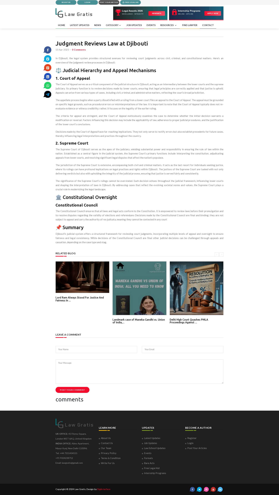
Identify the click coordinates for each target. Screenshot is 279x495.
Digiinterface (103, 489)
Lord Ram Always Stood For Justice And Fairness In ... (80, 299)
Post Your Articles (197, 448)
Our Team (106, 448)
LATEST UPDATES (79, 25)
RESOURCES (167, 25)
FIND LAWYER (189, 25)
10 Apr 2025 (62, 49)
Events (147, 453)
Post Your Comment (72, 390)
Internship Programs (155, 473)
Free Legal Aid (152, 468)
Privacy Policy (108, 453)
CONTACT (208, 25)
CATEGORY (112, 25)
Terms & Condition (111, 458)
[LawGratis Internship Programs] (196, 13)
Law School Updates (154, 448)
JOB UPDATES (134, 25)
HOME (61, 25)
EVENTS (151, 25)
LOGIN (87, 2)
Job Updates (150, 443)
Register (192, 438)
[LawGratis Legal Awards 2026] (140, 13)
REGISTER (66, 2)
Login (190, 443)
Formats (148, 458)
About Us (106, 438)
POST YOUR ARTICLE (109, 2)
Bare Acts (149, 463)
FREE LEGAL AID (131, 2)
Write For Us (108, 463)
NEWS (97, 25)
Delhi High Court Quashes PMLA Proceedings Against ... (189, 321)
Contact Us (107, 443)
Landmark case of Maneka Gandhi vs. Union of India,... (139, 321)
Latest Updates (152, 438)
